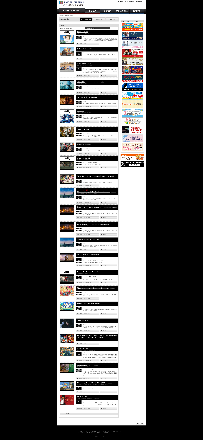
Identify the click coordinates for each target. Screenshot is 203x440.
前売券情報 (112, 19)
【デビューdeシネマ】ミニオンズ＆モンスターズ (90, 207)
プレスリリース (87, 431)
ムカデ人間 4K (81, 82)
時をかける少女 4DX (82, 32)
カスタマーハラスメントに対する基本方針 (112, 431)
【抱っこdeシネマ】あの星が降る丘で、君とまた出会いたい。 (93, 192)
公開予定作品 (99, 19)
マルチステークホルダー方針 (85, 432)
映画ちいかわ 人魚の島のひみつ (85, 303)
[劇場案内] (107, 11)
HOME (60, 15)
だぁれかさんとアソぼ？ (83, 320)
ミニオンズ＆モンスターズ (84, 224)
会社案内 (80, 431)
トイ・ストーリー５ (82, 365)
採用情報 (94, 431)
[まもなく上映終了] (97, 28)
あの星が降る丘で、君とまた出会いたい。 (88, 239)
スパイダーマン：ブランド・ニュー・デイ (88, 271)
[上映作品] (92, 11)
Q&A (98, 432)
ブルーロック (80, 111)
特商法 (93, 432)
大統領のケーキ (81, 129)
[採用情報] (137, 11)
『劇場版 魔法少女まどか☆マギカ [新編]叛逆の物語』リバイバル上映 (95, 176)
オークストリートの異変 (83, 158)
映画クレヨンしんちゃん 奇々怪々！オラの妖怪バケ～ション (93, 288)
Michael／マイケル (82, 396)
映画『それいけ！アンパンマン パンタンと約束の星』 (91, 383)
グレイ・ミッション (82, 48)
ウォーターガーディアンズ (84, 63)
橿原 (63, 15)
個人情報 (99, 431)
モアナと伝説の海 (81, 254)
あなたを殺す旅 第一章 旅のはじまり (87, 97)
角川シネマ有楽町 (104, 432)
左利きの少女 (80, 144)
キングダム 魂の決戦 (82, 348)
